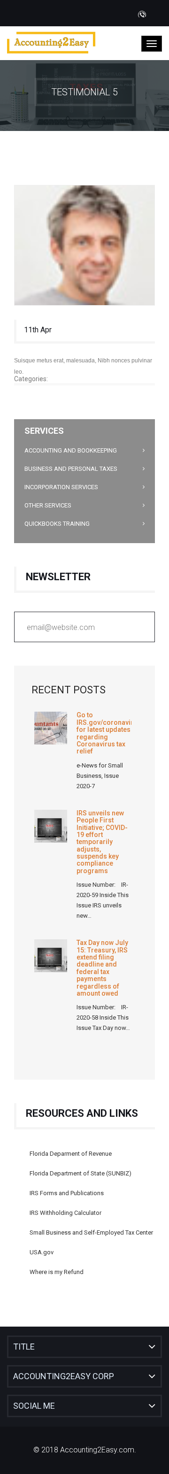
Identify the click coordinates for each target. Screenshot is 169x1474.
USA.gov (42, 1252)
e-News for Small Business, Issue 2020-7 (100, 776)
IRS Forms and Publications (67, 1193)
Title (24, 1346)
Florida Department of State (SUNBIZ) (80, 1173)
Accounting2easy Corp (63, 1376)
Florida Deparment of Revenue (71, 1153)
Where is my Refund (57, 1271)
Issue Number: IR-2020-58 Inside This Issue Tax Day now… (103, 1017)
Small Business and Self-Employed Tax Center (91, 1232)
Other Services (47, 505)
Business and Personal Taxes (70, 468)
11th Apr (38, 329)
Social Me (34, 1406)
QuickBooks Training (57, 523)
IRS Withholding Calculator (65, 1212)
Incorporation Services (61, 487)
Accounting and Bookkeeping (70, 450)
